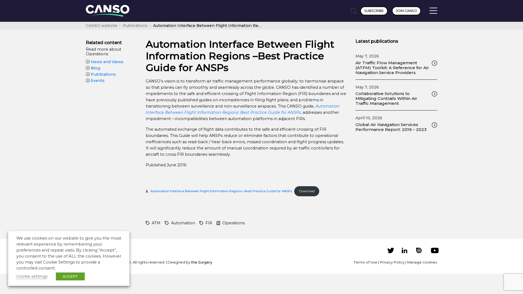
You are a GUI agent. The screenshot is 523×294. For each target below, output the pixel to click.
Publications (103, 74)
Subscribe (374, 11)
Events (97, 80)
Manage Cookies (422, 262)
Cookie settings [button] (32, 276)
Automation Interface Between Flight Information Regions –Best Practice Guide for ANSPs (221, 191)
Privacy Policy (392, 262)
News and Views (106, 61)
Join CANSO (406, 11)
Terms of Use (365, 262)
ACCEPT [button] (70, 276)
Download (307, 191)
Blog (95, 68)
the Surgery (201, 262)
